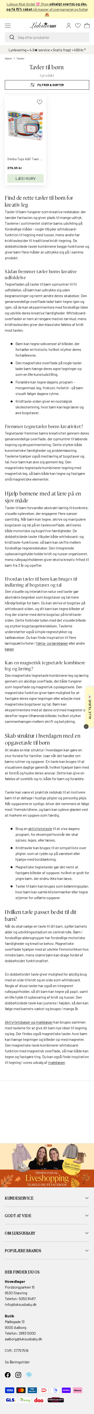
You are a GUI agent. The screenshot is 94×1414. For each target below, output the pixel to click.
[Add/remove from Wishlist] (39, 102)
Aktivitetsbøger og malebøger (29, 1022)
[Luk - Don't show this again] (86, 726)
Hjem (8, 58)
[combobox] (47, 37)
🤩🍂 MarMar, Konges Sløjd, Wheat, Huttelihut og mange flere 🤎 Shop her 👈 (47, 9)
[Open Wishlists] (78, 25)
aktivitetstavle (40, 828)
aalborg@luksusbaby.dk (23, 1339)
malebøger (56, 1062)
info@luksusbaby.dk (21, 1304)
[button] (87, 25)
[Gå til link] (47, 1165)
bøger (9, 649)
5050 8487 (27, 1298)
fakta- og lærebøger (52, 643)
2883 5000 (27, 1333)
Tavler (20, 58)
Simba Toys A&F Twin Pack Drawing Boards (39, 159)
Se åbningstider (17, 1362)
